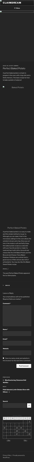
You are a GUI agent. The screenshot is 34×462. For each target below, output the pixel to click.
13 (17, 427)
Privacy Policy (7, 455)
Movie (7, 285)
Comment (7, 303)
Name (5, 329)
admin (16, 65)
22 (25, 431)
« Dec (8, 440)
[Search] (29, 405)
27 (17, 434)
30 (29, 434)
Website (6, 348)
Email (5, 339)
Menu (18, 8)
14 (21, 427)
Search (5, 401)
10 (4, 427)
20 (17, 431)
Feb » (25, 440)
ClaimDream (12, 2)
